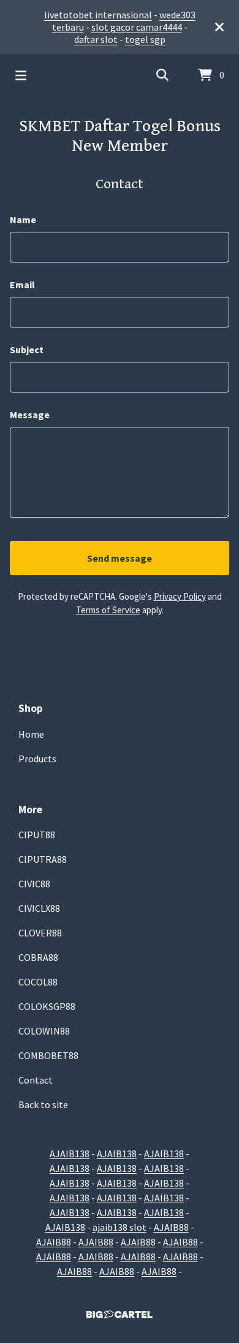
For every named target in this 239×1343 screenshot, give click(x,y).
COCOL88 (38, 982)
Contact (35, 1080)
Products (37, 758)
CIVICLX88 (39, 908)
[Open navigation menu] (21, 75)
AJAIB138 (69, 1153)
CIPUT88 (36, 834)
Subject (27, 349)
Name (23, 219)
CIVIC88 (34, 884)
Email (22, 284)
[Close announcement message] (219, 27)
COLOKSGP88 (46, 1006)
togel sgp (145, 39)
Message (30, 414)
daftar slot (96, 39)
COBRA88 (38, 957)
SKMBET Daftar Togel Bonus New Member (120, 136)
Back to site (43, 1104)
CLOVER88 (40, 933)
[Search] (162, 75)
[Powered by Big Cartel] (119, 1314)
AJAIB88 (171, 1227)
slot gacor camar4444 (136, 27)
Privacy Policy (180, 596)
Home (31, 734)
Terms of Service (108, 610)
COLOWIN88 (44, 1031)
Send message (119, 558)
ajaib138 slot (119, 1227)
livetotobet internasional (98, 15)
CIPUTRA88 (42, 859)
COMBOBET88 (48, 1055)
